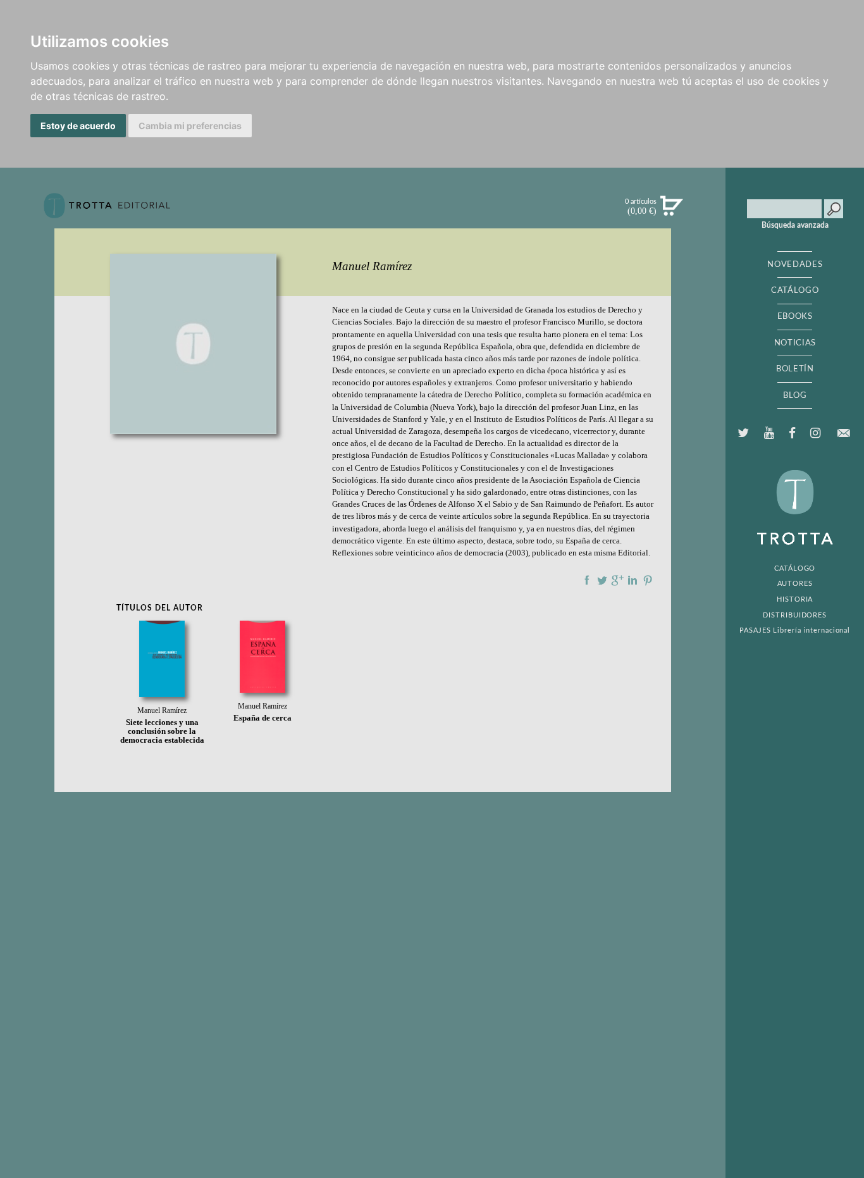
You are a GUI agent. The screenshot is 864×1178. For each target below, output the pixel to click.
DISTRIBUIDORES (795, 615)
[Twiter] (743, 433)
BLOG (795, 395)
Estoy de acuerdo (78, 125)
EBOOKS (795, 316)
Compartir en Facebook (587, 580)
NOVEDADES (794, 264)
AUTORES (795, 583)
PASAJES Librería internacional (794, 630)
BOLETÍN (795, 368)
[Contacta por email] (843, 433)
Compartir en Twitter (602, 580)
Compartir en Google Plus (617, 580)
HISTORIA (795, 599)
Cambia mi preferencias (190, 125)
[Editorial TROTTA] (107, 210)
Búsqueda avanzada (795, 225)
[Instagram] (815, 433)
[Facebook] (791, 433)
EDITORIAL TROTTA (795, 510)
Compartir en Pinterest (647, 580)
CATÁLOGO (794, 290)
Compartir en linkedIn (632, 580)
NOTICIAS (795, 342)
